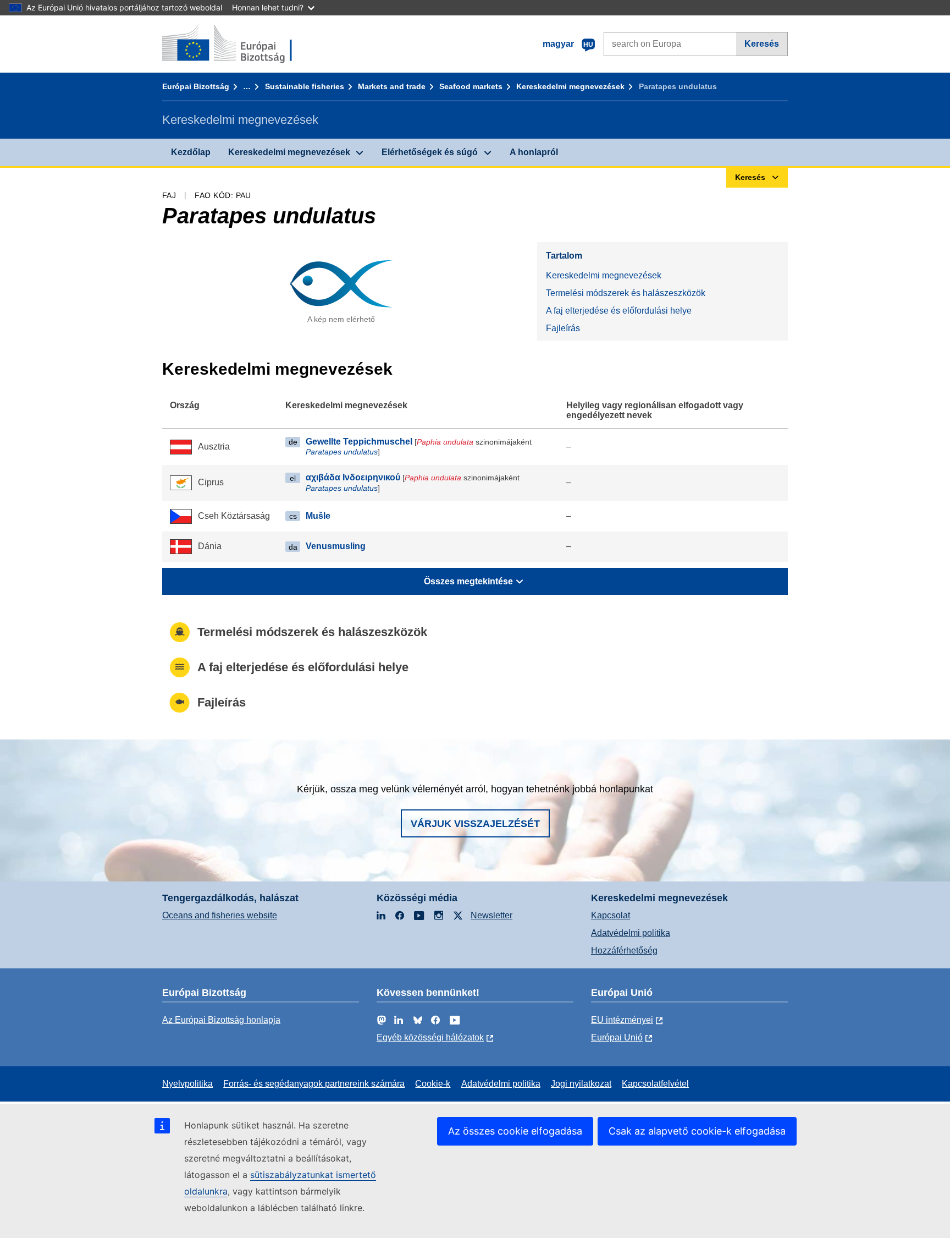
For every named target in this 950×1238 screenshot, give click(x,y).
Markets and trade (392, 86)
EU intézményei (622, 1020)
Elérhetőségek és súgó (430, 152)
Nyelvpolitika (187, 1083)
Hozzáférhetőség (624, 950)
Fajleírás (563, 328)
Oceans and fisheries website (219, 915)
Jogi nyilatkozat (581, 1083)
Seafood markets (470, 86)
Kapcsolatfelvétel (655, 1083)
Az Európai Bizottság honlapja (221, 1020)
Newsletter (491, 915)
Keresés (761, 43)
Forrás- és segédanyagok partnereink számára (314, 1083)
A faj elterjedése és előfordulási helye (619, 310)
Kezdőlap (191, 152)
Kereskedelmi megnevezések (570, 86)
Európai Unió (617, 1037)
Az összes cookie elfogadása (515, 1131)
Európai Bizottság (195, 86)
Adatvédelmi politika (630, 933)
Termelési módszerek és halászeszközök (625, 293)
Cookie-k (432, 1083)
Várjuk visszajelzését (475, 823)
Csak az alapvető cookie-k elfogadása (697, 1131)
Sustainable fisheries (304, 86)
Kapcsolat (610, 915)
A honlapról (534, 152)
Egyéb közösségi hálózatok (430, 1037)
